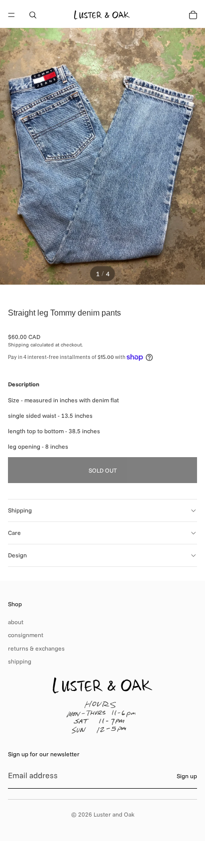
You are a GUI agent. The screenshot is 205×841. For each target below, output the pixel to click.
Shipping (20, 510)
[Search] (33, 15)
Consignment (25, 635)
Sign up (187, 776)
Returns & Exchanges (36, 648)
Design (17, 555)
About (15, 622)
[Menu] (11, 14)
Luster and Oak (114, 814)
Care (14, 532)
